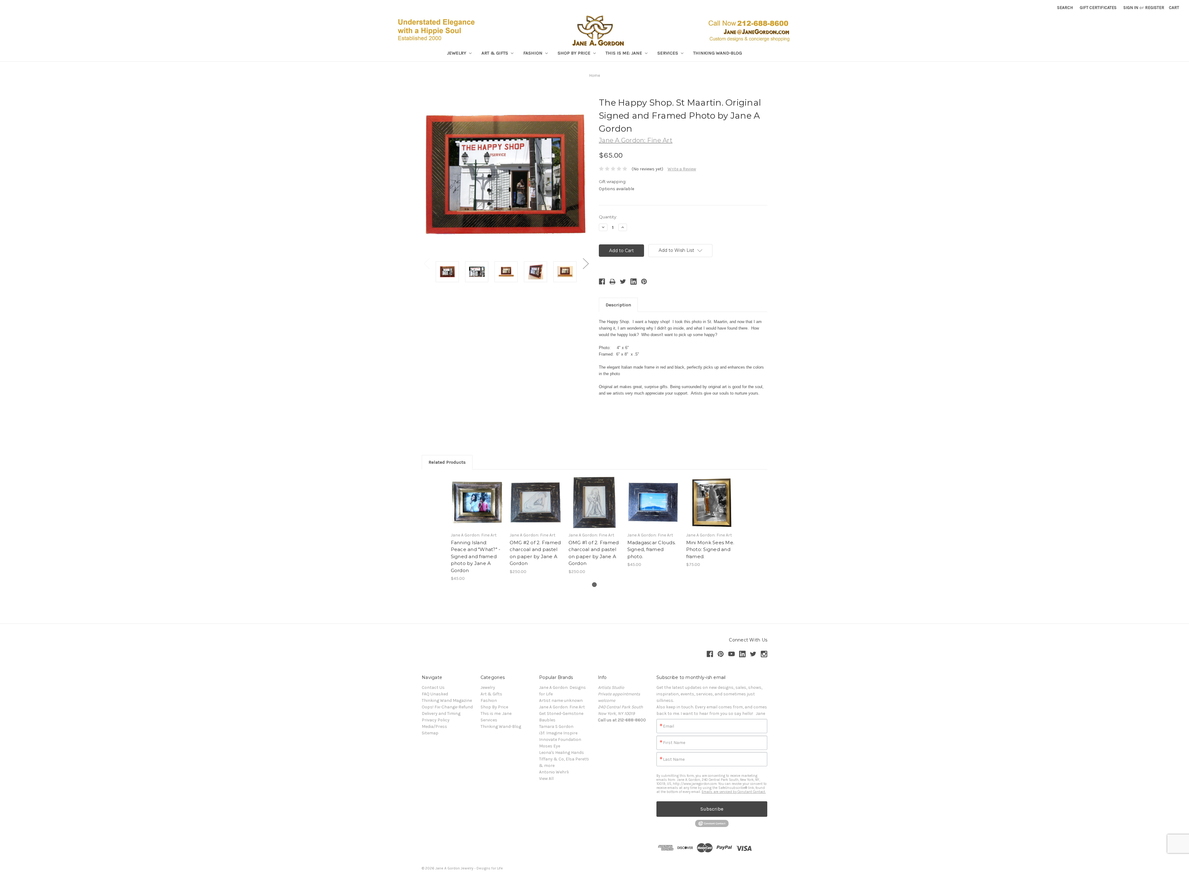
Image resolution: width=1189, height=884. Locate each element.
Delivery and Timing (441, 713)
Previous (426, 263)
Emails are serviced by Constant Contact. (734, 792)
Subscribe (711, 809)
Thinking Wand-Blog (717, 53)
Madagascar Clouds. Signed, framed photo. (651, 549)
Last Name (674, 759)
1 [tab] (594, 584)
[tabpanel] (476, 529)
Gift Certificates (1098, 7)
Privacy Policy (436, 720)
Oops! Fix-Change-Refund (447, 707)
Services (668, 53)
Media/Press (434, 726)
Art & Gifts (495, 53)
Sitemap (430, 733)
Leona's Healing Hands (561, 752)
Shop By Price (575, 53)
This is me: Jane (624, 53)
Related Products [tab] (447, 462)
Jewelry (457, 53)
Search (1065, 7)
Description (618, 305)
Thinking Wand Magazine (447, 700)
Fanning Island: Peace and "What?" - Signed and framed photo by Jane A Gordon (476, 556)
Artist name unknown (561, 700)
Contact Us (433, 687)
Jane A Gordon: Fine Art (562, 707)
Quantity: (608, 216)
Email (668, 726)
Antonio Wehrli (554, 772)
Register (1154, 7)
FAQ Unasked (435, 694)
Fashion (533, 53)
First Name (674, 743)
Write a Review (682, 169)
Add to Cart (477, 507)
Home (594, 75)
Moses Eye (549, 746)
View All (546, 778)
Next (585, 263)
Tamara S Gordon (556, 726)
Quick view (477, 496)
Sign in (1130, 7)
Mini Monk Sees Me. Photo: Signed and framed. (710, 549)
